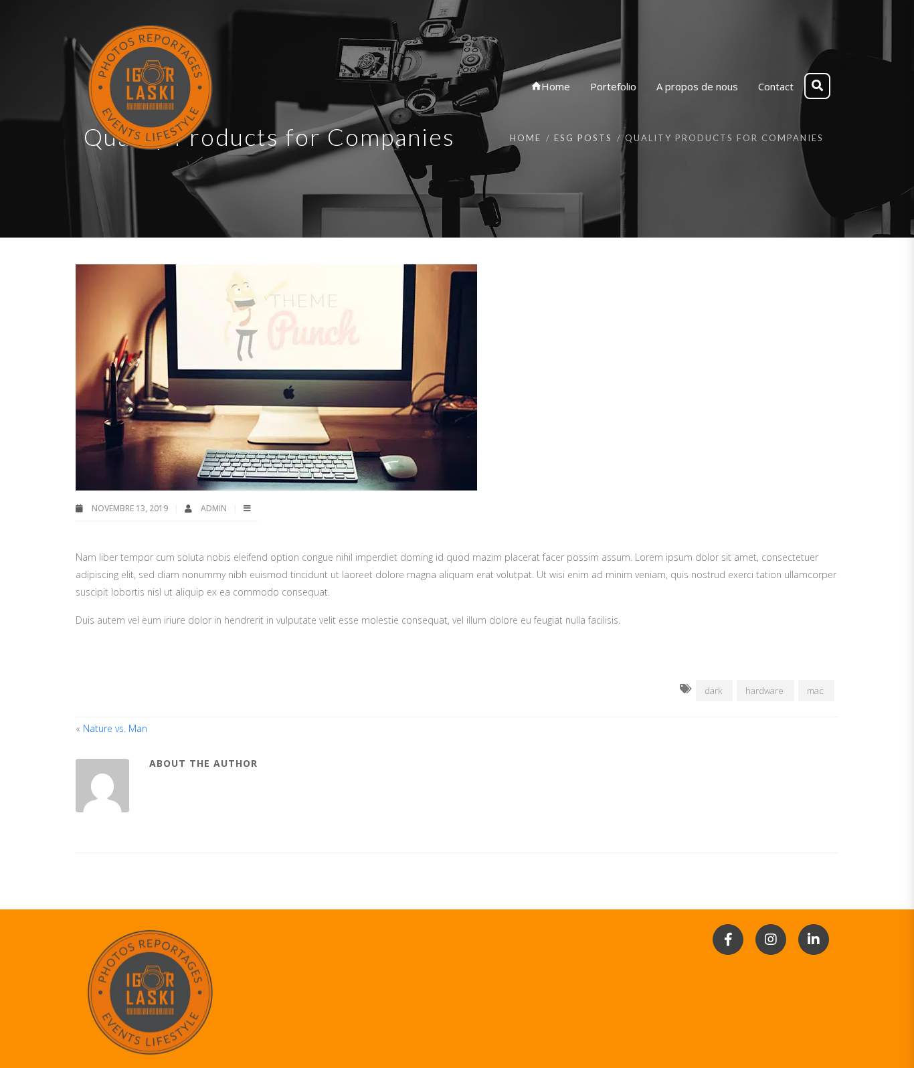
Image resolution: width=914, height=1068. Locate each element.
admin (215, 508)
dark (713, 691)
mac (815, 691)
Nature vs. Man (115, 728)
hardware (764, 691)
